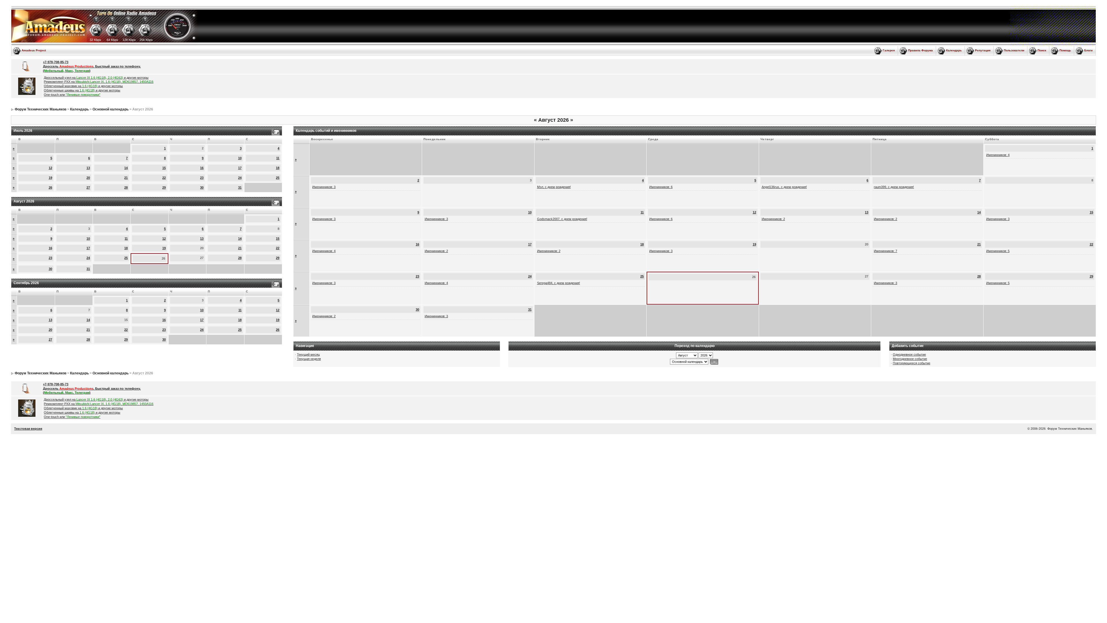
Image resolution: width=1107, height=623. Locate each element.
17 (240, 168)
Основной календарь (111, 109)
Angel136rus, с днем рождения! (784, 187)
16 (202, 168)
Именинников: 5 (998, 251)
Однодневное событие (909, 354)
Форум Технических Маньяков (40, 109)
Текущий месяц (308, 354)
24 (240, 177)
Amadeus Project (34, 50)
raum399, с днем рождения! (894, 187)
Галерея (889, 50)
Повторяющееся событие (911, 363)
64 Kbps (112, 40)
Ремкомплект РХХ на (98, 81)
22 (164, 177)
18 (277, 168)
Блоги (1088, 50)
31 (240, 187)
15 (164, 168)
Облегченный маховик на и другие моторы (83, 86)
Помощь (1065, 50)
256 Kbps (146, 40)
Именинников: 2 (773, 219)
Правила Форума (920, 50)
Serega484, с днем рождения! (558, 283)
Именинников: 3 (324, 187)
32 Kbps (95, 40)
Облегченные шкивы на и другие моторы (82, 90)
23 (202, 177)
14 (126, 168)
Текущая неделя (309, 359)
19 (50, 177)
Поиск (1042, 50)
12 (50, 168)
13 (88, 168)
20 (88, 177)
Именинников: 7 (885, 251)
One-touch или (72, 94)
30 (202, 187)
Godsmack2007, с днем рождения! (562, 219)
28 (126, 187)
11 (277, 158)
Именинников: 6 (661, 187)
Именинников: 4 (998, 155)
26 (50, 187)
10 (240, 158)
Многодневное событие (910, 359)
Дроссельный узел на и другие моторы (96, 77)
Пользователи (1014, 50)
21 (126, 177)
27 (88, 187)
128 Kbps (129, 40)
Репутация (983, 50)
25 (277, 177)
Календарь (954, 50)
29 (164, 187)
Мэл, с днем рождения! (554, 187)
